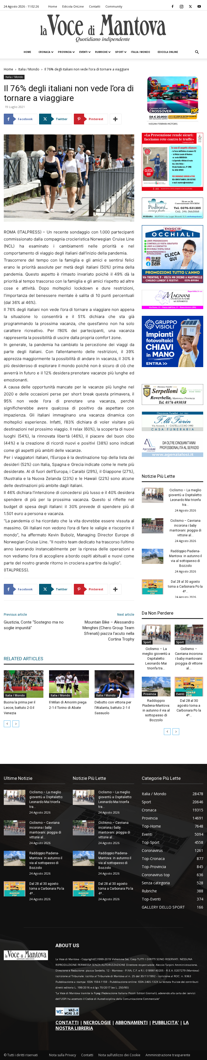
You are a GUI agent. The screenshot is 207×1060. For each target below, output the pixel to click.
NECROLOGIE (97, 1022)
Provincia (65, 52)
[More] (116, 119)
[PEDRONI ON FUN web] (172, 216)
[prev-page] (7, 723)
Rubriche (101, 52)
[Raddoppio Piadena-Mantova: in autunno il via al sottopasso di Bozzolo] (152, 556)
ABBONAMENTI (131, 1022)
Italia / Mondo (140, 52)
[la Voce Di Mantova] (103, 28)
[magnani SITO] (172, 307)
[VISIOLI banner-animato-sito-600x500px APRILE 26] (172, 365)
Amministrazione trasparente (168, 1055)
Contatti (94, 6)
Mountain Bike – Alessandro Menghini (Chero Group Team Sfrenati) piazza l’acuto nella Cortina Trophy (108, 631)
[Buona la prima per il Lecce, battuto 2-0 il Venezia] (23, 683)
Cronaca (44, 52)
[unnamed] (172, 455)
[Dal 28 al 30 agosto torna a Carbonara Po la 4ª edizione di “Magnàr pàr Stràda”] (152, 586)
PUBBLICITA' (165, 1022)
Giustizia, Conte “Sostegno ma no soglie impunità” (34, 625)
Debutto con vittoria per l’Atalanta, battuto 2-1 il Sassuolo (113, 707)
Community (113, 6)
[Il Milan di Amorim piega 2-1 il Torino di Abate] (69, 683)
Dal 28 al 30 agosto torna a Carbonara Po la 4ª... (185, 586)
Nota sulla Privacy (62, 1055)
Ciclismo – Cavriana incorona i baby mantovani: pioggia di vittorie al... (189, 658)
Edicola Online (168, 52)
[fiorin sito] (172, 429)
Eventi (83, 52)
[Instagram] (181, 6)
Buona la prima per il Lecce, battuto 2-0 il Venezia (19, 707)
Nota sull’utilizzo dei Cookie (119, 1055)
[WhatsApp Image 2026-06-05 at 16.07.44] (172, 124)
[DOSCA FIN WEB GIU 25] (172, 281)
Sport (119, 52)
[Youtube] (199, 6)
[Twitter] (190, 6)
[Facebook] (172, 6)
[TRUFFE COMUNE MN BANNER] (172, 189)
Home (52, 6)
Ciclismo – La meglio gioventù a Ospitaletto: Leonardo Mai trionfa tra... (156, 658)
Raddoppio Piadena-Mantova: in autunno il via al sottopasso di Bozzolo (156, 710)
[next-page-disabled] (15, 723)
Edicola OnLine (73, 6)
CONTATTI (67, 1022)
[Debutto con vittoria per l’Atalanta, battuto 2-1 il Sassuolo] (114, 683)
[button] (196, 52)
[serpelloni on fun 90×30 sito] (172, 403)
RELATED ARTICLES (23, 658)
